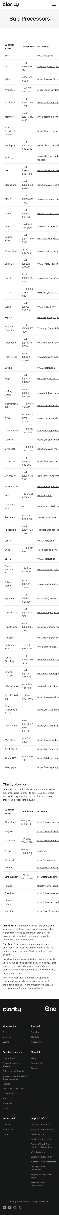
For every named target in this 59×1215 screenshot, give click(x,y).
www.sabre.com (46, 540)
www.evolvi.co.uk (46, 306)
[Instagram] (14, 1207)
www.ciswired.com (47, 251)
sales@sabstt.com (47, 549)
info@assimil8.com (47, 116)
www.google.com (46, 367)
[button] (54, 4)
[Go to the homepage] (12, 1009)
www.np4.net (44, 495)
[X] (20, 1207)
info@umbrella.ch (47, 646)
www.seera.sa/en (46, 558)
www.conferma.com (48, 226)
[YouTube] (9, 1207)
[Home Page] (11, 4)
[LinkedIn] (4, 1207)
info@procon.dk (45, 851)
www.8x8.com (45, 55)
